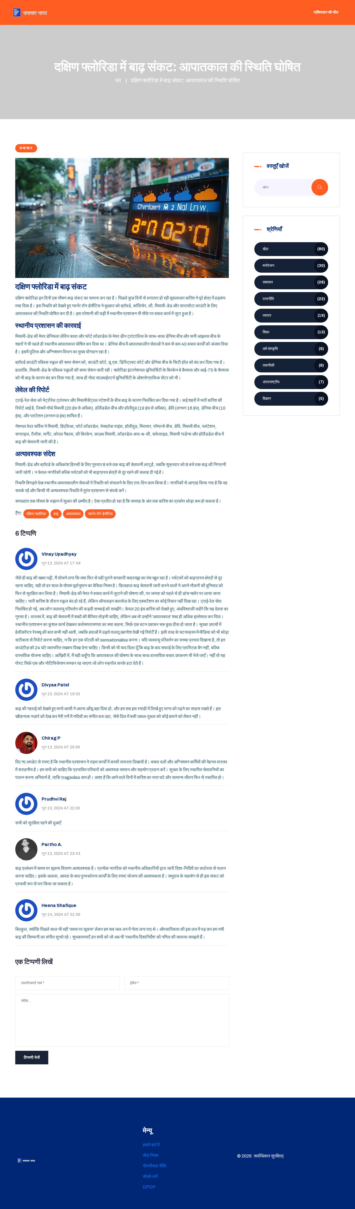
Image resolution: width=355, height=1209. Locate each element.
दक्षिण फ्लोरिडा (36, 514)
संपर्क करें (150, 1176)
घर (118, 80)
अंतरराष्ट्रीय (293, 382)
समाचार (26, 148)
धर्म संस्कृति (293, 349)
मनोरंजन (294, 266)
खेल (294, 249)
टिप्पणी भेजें (32, 1057)
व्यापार (294, 315)
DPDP (149, 1187)
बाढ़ (56, 514)
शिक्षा (294, 332)
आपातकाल (73, 514)
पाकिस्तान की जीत (326, 12)
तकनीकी (293, 365)
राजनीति (294, 299)
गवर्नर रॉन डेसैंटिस (100, 514)
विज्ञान (293, 399)
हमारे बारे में (151, 1144)
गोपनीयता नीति (154, 1166)
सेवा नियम (150, 1155)
